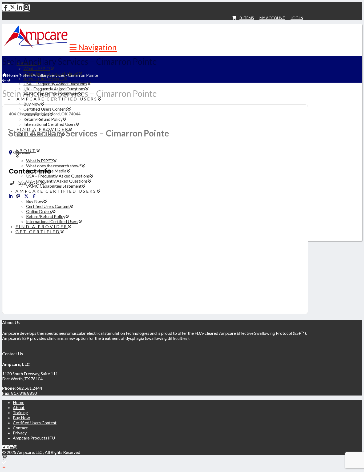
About (19, 407)
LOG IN (297, 17)
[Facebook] (5, 7)
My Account (272, 17)
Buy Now (21, 417)
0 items (247, 17)
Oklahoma (21, 152)
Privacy (20, 432)
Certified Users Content (34, 422)
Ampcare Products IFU (34, 437)
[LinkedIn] (19, 7)
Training (20, 412)
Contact (20, 427)
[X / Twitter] (12, 7)
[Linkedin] (11, 196)
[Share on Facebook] (34, 196)
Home (18, 402)
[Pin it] (18, 196)
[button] (93, 47)
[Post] (26, 196)
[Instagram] (26, 7)
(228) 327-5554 (32, 182)
